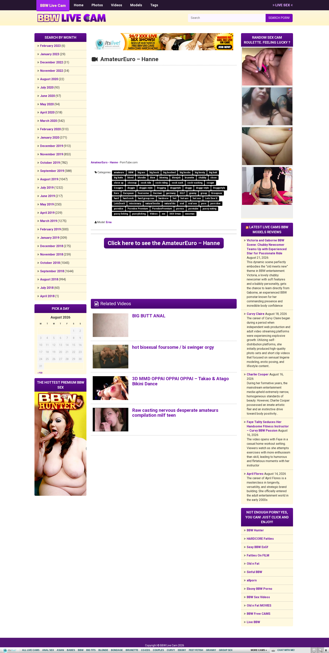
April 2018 (47, 296)
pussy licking (121, 213)
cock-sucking (194, 182)
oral (182, 203)
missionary (135, 203)
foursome (143, 193)
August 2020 (49, 79)
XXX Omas (175, 213)
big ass (141, 172)
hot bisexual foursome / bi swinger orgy (173, 347)
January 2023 (49, 54)
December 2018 (51, 246)
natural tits (170, 203)
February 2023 (50, 46)
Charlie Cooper (258, 374)
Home (78, 5)
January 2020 (49, 137)
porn (203, 203)
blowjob (176, 177)
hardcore (163, 198)
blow (152, 177)
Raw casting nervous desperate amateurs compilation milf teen (175, 413)
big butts (118, 177)
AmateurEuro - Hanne (104, 162)
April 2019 (47, 213)
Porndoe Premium (138, 208)
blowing (163, 177)
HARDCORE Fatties (260, 538)
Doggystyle (219, 188)
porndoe (118, 208)
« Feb (40, 373)
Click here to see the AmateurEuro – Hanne (164, 243)
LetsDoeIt (119, 203)
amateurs (119, 172)
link (325, 593)
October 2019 (50, 162)
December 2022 (51, 62)
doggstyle (175, 188)
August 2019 (49, 179)
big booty (200, 172)
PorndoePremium (162, 208)
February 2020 (50, 129)
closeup (132, 182)
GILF (182, 193)
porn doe (215, 203)
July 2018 (47, 288)
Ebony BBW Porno (259, 589)
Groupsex (216, 193)
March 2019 (48, 221)
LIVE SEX (283, 5)
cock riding (161, 182)
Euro (116, 193)
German (157, 193)
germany (171, 193)
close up (118, 182)
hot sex (197, 198)
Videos (116, 5)
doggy (188, 188)
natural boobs (152, 203)
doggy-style (202, 188)
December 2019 (51, 146)
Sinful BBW (254, 572)
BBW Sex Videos (258, 597)
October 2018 (50, 263)
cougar (210, 182)
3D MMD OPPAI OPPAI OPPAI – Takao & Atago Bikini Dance (180, 381)
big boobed (169, 172)
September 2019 (52, 171)
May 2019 (47, 204)
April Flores (255, 474)
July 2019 (47, 187)
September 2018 (52, 271)
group (203, 193)
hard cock (128, 198)
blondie (142, 177)
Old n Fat (253, 563)
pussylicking (139, 213)
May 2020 (47, 104)
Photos (97, 5)
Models (136, 5)
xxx (163, 213)
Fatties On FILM (258, 555)
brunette (189, 177)
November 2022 (51, 71)
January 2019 (49, 237)
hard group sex (146, 198)
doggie (131, 188)
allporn (252, 580)
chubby (202, 177)
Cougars (118, 188)
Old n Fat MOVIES (259, 605)
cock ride (146, 182)
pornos (180, 208)
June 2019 (47, 196)
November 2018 (51, 254)
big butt (213, 172)
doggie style (146, 188)
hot (174, 198)
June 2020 (47, 96)
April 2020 (47, 112)
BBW (130, 172)
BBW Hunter (255, 530)
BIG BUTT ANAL (148, 316)
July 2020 (47, 87)
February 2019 (50, 229)
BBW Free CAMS (258, 613)
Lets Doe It (211, 198)
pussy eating (209, 208)
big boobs (185, 172)
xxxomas (190, 213)
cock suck (177, 182)
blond (130, 177)
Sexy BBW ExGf (257, 547)
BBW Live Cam (53, 5)
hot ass (184, 198)
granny (192, 193)
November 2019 (51, 154)
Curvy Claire (255, 314)
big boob (154, 172)
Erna (109, 222)
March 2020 (48, 121)
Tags (154, 5)
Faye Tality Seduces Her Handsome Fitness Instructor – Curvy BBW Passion (268, 426)
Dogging (161, 188)
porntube (193, 208)
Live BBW (253, 622)
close (213, 177)
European (128, 193)
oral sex (192, 203)
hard (116, 198)
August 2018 (49, 279)
